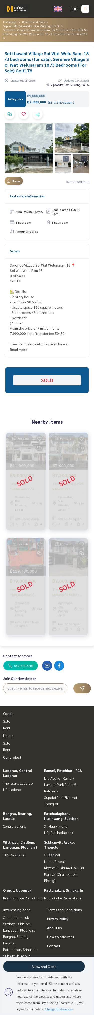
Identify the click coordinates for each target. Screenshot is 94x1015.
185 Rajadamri (14, 855)
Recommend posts (33, 22)
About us (54, 927)
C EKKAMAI (52, 855)
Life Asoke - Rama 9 (59, 778)
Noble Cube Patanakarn (62, 898)
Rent (6, 727)
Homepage (9, 22)
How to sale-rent (60, 936)
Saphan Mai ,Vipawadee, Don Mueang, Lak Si (31, 26)
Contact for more (17, 655)
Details (15, 251)
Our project (12, 757)
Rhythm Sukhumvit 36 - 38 (64, 867)
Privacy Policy (57, 918)
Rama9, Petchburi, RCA (63, 770)
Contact (53, 945)
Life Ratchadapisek (58, 832)
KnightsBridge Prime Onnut (23, 898)
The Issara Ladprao (18, 783)
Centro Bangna (14, 826)
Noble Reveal (54, 861)
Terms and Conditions (64, 909)
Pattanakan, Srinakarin (63, 890)
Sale (6, 721)
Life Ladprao (12, 789)
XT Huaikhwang (55, 826)
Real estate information (27, 196)
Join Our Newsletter (19, 678)
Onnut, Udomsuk (17, 890)
